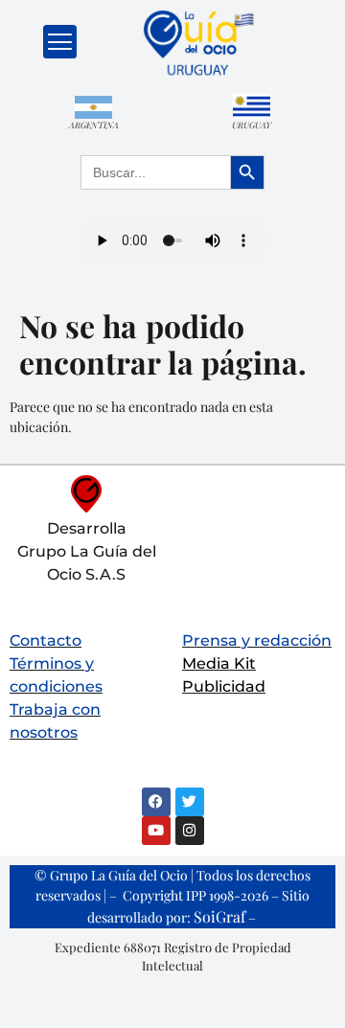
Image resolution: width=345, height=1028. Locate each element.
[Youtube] (156, 830)
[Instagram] (189, 830)
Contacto (45, 640)
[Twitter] (189, 802)
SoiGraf (219, 916)
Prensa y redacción (257, 640)
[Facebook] (156, 802)
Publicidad (223, 686)
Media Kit (219, 663)
